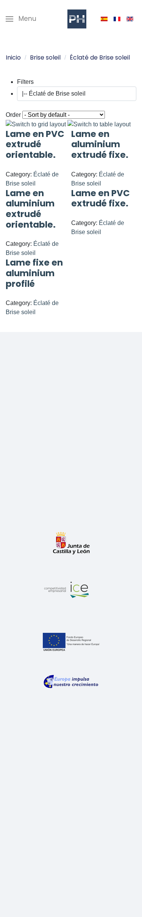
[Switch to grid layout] (36, 124)
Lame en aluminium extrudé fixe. (99, 144)
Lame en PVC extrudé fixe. (100, 198)
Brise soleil (45, 57)
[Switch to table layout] (99, 124)
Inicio (13, 57)
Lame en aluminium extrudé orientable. (31, 209)
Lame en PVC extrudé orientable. (35, 144)
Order (13, 115)
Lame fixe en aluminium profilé (34, 272)
